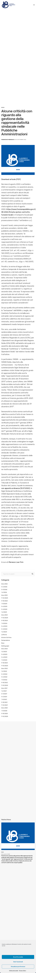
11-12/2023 (4, 665)
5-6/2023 (4, 657)
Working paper (5, 646)
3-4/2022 (4, 674)
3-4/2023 (4, 654)
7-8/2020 (4, 711)
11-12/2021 (4, 705)
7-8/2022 (4, 680)
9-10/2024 (4, 620)
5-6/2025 (4, 606)
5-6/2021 (4, 696)
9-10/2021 (4, 702)
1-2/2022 (4, 671)
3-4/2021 (4, 694)
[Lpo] (8, 4)
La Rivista (4, 634)
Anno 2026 (4, 584)
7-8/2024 (4, 623)
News (2, 107)
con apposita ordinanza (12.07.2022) (15, 488)
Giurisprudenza (5, 640)
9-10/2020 (4, 713)
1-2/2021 (4, 691)
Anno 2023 (4, 649)
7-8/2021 (4, 699)
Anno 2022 (4, 668)
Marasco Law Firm (16, 562)
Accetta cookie (18, 957)
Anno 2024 (4, 615)
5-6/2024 (4, 626)
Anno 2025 (4, 595)
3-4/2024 (4, 629)
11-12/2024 (4, 618)
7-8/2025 (4, 603)
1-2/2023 (4, 651)
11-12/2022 (4, 685)
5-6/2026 (4, 587)
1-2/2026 (4, 592)
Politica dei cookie (13, 970)
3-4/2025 (4, 609)
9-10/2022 (4, 682)
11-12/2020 (4, 716)
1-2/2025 (4, 612)
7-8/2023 (4, 660)
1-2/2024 (4, 632)
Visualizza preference (18, 966)
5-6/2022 (4, 677)
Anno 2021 (4, 688)
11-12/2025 (4, 598)
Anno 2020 (4, 708)
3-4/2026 (4, 589)
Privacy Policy (22, 970)
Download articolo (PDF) (11, 179)
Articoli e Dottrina (6, 637)
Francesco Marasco (7, 139)
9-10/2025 (4, 601)
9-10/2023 (4, 663)
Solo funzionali (18, 962)
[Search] (32, 574)
